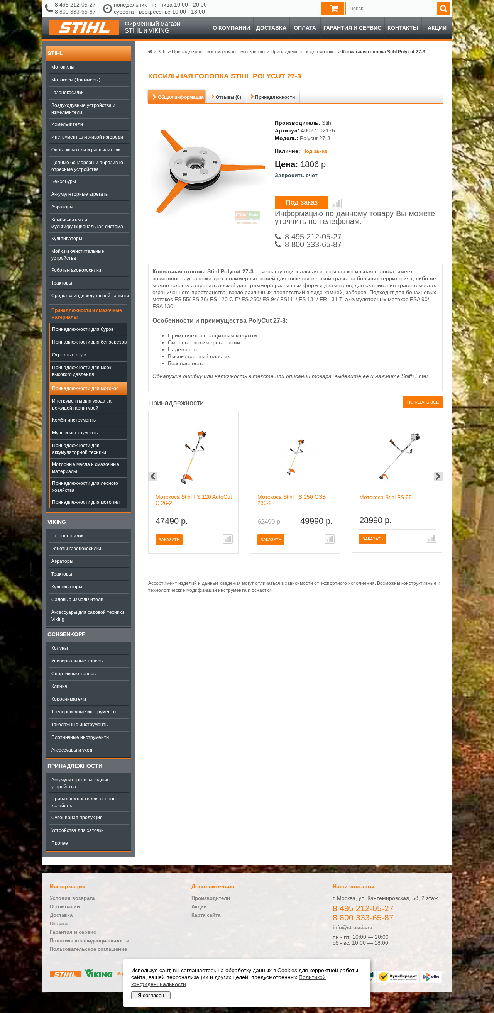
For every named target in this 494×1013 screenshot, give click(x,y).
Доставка (271, 28)
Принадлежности (74, 766)
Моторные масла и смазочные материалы (85, 468)
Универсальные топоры (77, 661)
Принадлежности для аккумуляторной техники (79, 449)
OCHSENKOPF (66, 634)
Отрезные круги (69, 354)
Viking (56, 522)
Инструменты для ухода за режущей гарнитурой (82, 404)
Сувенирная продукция (77, 817)
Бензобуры (63, 181)
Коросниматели (68, 699)
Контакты (402, 28)
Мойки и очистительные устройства (77, 255)
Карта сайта (205, 915)
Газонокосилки (67, 92)
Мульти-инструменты (75, 432)
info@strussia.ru (352, 927)
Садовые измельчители (77, 599)
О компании (231, 28)
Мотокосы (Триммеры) (75, 80)
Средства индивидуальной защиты (90, 295)
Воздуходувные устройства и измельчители (83, 109)
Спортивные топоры (74, 673)
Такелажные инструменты (80, 724)
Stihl (55, 53)
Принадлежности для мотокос (85, 388)
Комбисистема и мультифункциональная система (87, 223)
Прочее (59, 843)
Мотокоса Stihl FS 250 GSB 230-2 (291, 500)
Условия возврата (72, 898)
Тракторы (61, 283)
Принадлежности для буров (82, 329)
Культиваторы (66, 238)
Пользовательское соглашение (88, 949)
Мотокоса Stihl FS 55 (385, 497)
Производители (210, 898)
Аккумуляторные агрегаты (80, 194)
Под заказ (302, 202)
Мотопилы (62, 67)
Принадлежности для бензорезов (89, 342)
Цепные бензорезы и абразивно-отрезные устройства (88, 166)
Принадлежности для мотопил (86, 502)
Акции (437, 28)
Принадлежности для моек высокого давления (81, 371)
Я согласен (151, 995)
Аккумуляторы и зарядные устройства (80, 783)
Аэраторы (62, 207)
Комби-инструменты (74, 420)
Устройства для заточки (77, 830)
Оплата (305, 28)
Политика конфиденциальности (89, 941)
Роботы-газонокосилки (76, 270)
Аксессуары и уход (71, 750)
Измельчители (67, 124)
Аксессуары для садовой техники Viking (87, 616)
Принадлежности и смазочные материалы (86, 314)
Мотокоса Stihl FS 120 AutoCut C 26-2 (194, 500)
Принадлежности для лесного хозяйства (85, 487)
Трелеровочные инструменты (84, 712)
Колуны (59, 648)
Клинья (59, 686)
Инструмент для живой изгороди (87, 137)
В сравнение (337, 203)
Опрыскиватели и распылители (86, 149)
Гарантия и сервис (352, 28)
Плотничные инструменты (80, 737)
